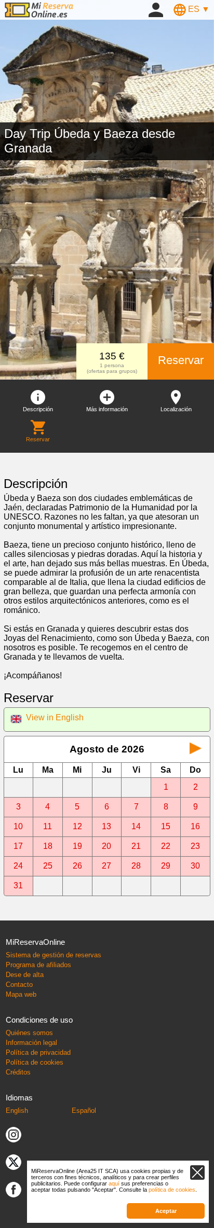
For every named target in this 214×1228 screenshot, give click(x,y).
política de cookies (172, 1190)
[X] (13, 1161)
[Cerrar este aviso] (197, 1172)
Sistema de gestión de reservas (53, 955)
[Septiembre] (195, 749)
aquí (114, 1183)
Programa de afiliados (38, 965)
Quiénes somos (29, 1033)
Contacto (19, 984)
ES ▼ (198, 9)
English (17, 1110)
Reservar (181, 360)
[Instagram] (13, 1134)
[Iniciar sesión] (156, 9)
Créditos (18, 1072)
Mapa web (21, 994)
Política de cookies (34, 1062)
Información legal (31, 1042)
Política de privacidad (38, 1052)
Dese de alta (25, 975)
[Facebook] (13, 1189)
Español (84, 1110)
